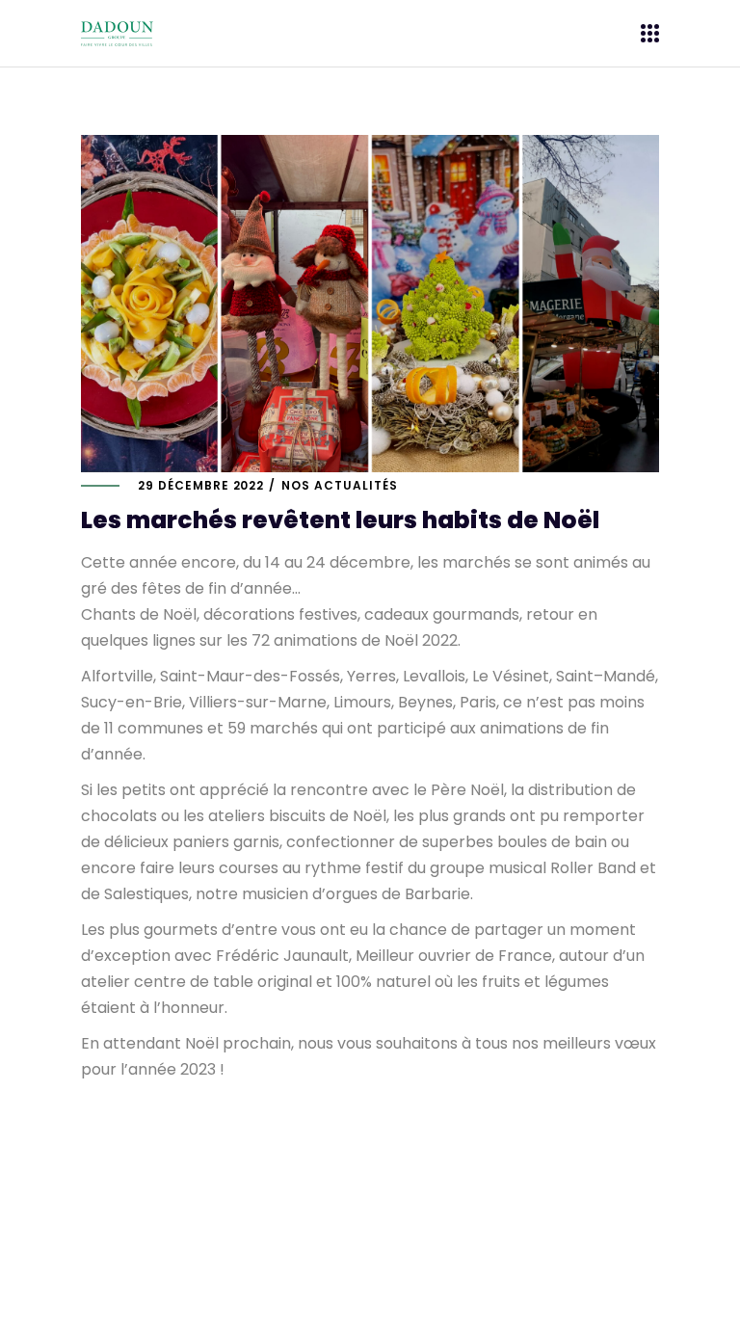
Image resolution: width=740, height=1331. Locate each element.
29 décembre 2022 (201, 485)
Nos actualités (339, 485)
